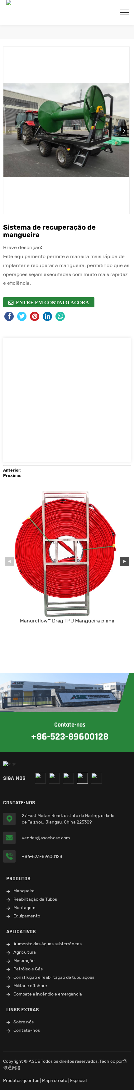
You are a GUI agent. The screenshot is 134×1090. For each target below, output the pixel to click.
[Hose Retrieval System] (66, 130)
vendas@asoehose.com (46, 838)
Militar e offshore (30, 985)
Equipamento (26, 916)
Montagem (24, 907)
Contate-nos (26, 1030)
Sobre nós (23, 1022)
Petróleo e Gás (28, 969)
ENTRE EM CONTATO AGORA (52, 302)
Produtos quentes (21, 1080)
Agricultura (24, 952)
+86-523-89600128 (42, 856)
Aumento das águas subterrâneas (47, 944)
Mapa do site (54, 1080)
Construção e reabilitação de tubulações (53, 977)
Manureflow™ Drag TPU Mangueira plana (67, 621)
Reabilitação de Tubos (35, 899)
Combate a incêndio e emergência (47, 994)
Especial (78, 1080)
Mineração (24, 960)
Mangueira (24, 891)
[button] (124, 130)
